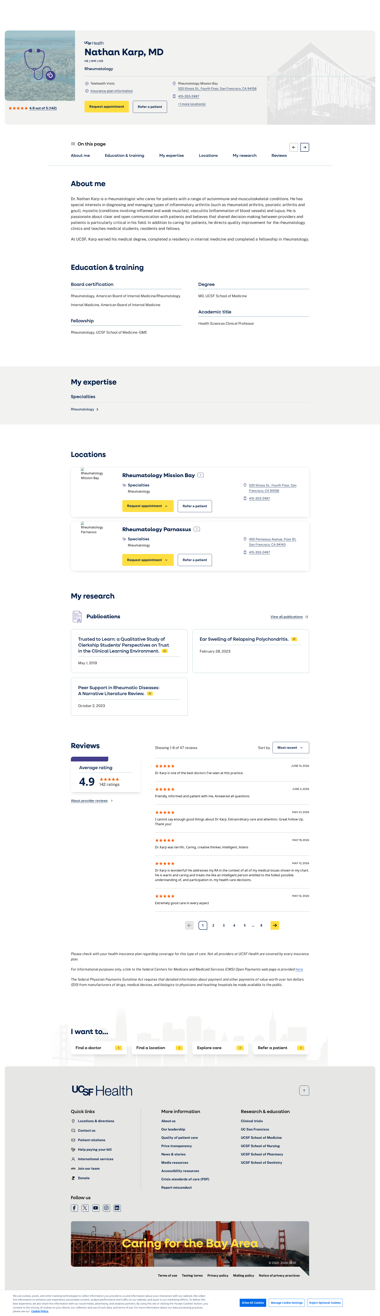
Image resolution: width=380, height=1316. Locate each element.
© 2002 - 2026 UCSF (282, 1263)
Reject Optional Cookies (325, 1302)
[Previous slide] (293, 147)
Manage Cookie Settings (287, 1302)
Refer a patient (150, 107)
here (299, 969)
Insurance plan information (111, 91)
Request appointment (106, 106)
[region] (190, 1303)
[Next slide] (304, 147)
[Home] (103, 1090)
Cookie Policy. (40, 1311)
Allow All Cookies (253, 1302)
